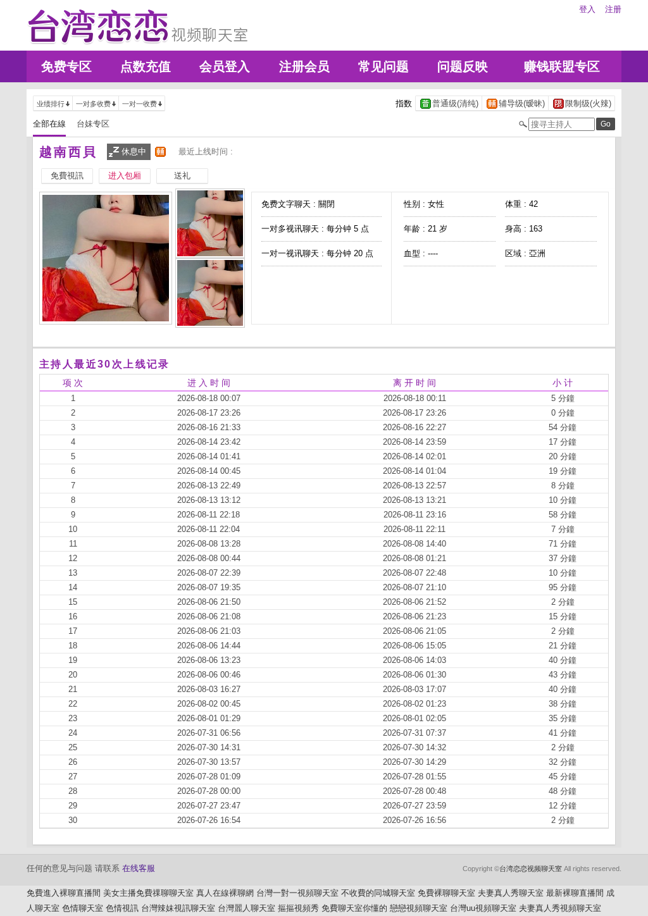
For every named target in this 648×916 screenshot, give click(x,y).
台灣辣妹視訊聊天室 (178, 908)
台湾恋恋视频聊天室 (530, 868)
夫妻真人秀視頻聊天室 (560, 908)
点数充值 (145, 66)
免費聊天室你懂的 (354, 908)
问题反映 (462, 66)
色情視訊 (122, 908)
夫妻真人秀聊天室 (511, 893)
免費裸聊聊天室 (446, 893)
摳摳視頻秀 (298, 908)
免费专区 (66, 66)
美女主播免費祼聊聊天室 (148, 893)
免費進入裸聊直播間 (64, 893)
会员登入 (224, 66)
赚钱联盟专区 (562, 66)
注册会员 (304, 66)
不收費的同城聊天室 (378, 893)
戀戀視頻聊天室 (418, 908)
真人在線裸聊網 (225, 893)
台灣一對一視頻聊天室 (297, 893)
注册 (613, 9)
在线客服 (138, 868)
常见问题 (383, 66)
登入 (587, 9)
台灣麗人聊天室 (246, 908)
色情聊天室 (82, 908)
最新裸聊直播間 (575, 893)
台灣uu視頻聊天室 (483, 908)
